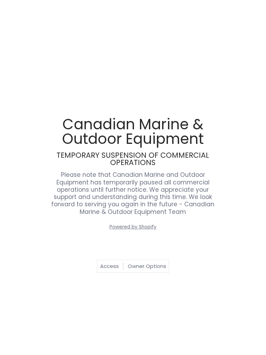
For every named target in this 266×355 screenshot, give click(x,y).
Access (109, 266)
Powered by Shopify (133, 227)
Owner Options (147, 266)
